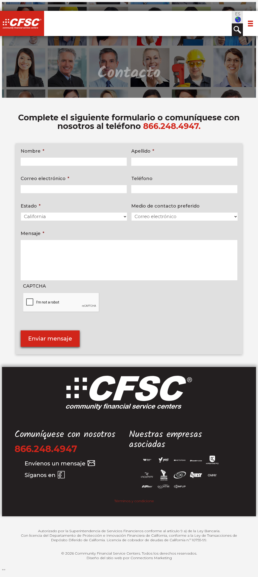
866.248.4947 (46, 449)
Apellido (142, 151)
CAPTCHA (34, 286)
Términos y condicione (134, 501)
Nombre (32, 151)
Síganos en (40, 475)
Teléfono (141, 178)
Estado (31, 206)
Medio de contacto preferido (165, 206)
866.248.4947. (172, 126)
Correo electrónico (45, 178)
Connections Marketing (151, 558)
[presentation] (61, 302)
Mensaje (32, 233)
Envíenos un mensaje (55, 463)
